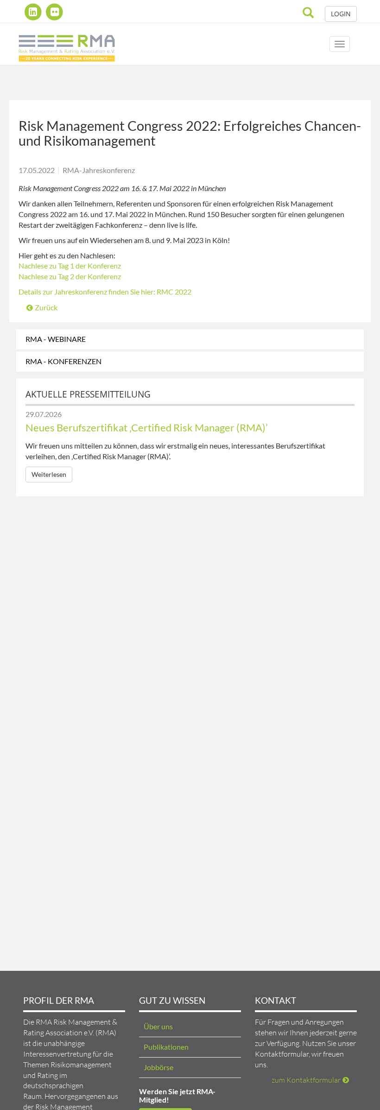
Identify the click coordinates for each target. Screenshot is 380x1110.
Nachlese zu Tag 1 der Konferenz (70, 265)
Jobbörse (158, 1067)
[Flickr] (55, 11)
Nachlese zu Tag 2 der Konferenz (70, 276)
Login (341, 13)
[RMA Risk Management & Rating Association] (66, 44)
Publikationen (166, 1046)
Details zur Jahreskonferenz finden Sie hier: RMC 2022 (105, 291)
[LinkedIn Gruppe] (34, 11)
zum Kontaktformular (306, 1079)
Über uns (158, 1026)
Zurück (46, 307)
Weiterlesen (49, 474)
